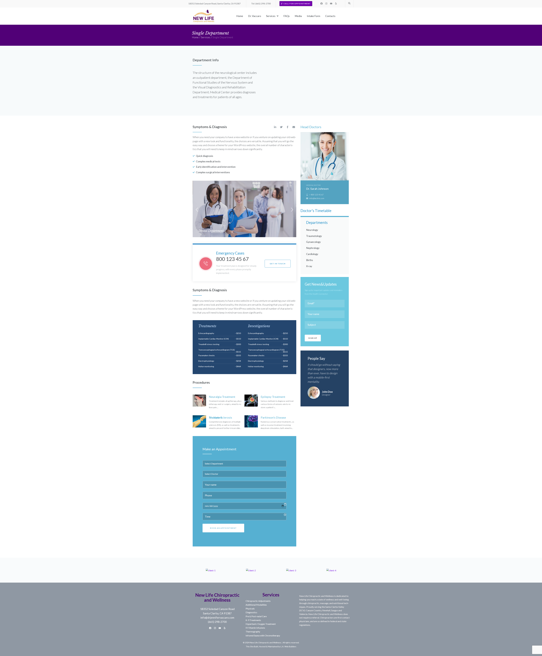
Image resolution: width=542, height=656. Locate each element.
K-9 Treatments (253, 620)
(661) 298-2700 (217, 621)
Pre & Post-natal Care (256, 616)
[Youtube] (331, 3)
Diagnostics (251, 612)
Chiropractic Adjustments (258, 601)
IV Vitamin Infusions (255, 627)
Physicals (250, 608)
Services (205, 37)
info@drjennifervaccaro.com (217, 617)
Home (195, 37)
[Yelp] (336, 3)
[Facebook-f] (287, 127)
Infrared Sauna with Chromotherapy (263, 635)
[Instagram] (326, 3)
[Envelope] (293, 127)
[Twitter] (281, 127)
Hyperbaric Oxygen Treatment (261, 624)
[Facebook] (321, 3)
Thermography (253, 631)
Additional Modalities (256, 604)
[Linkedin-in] (275, 127)
